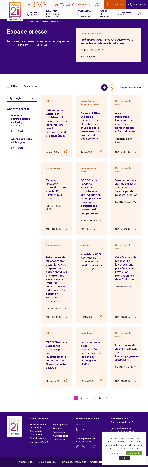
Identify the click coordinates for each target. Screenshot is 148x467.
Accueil (29, 22)
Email (20, 131)
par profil (33, 14)
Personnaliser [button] (116, 452)
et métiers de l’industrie (53, 14)
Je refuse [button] (124, 458)
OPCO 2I (124, 14)
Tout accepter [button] (134, 453)
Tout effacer (30, 86)
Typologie (15, 98)
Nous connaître (41, 22)
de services (104, 14)
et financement (84, 14)
